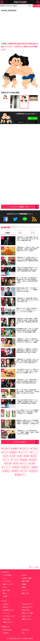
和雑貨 (24, 584)
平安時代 (35, 448)
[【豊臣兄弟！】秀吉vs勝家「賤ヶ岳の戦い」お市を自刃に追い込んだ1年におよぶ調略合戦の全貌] (8, 241)
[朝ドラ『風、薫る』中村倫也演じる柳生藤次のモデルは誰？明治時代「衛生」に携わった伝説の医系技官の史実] (8, 281)
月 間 (33, 232)
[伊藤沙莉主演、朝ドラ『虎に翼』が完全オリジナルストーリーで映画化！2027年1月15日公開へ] (8, 292)
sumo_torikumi (8, 10)
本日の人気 (6, 619)
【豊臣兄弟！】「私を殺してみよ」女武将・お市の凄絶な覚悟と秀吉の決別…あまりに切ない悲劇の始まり (27, 360)
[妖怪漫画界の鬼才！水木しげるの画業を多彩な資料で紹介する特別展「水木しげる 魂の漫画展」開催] (8, 332)
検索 (38, 2)
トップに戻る (35, 567)
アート (5, 578)
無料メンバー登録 (27, 613)
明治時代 (33, 460)
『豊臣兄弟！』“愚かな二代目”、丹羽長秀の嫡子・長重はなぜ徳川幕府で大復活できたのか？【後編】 (27, 248)
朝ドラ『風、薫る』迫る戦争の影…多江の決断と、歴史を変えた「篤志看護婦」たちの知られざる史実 (27, 391)
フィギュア (7, 467)
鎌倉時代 (7, 471)
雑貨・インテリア (8, 584)
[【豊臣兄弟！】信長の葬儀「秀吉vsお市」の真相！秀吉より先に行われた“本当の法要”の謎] (8, 302)
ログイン (30, 5)
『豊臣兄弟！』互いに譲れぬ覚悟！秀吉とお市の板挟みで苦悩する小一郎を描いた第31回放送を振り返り (27, 381)
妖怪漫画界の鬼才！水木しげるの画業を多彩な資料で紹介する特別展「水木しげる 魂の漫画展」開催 (27, 330)
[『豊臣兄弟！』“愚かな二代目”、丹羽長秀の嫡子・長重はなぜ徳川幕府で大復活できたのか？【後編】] (8, 251)
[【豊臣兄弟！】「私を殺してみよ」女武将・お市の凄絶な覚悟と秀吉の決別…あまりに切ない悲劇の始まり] (8, 363)
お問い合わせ (26, 610)
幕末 (20, 456)
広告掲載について (8, 610)
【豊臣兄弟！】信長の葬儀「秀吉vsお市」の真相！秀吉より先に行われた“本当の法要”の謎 (27, 299)
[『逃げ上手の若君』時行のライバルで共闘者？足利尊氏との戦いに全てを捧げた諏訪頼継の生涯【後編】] (8, 404)
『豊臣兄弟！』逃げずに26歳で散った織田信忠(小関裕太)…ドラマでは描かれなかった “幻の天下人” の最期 (27, 340)
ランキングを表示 (19, 442)
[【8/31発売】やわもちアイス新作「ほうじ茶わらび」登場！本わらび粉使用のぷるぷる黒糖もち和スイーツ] (8, 373)
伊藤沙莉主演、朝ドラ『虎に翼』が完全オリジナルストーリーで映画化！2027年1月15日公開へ (27, 289)
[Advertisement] (15, 26)
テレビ (7, 460)
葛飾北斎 (34, 471)
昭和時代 (16, 471)
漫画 (27, 456)
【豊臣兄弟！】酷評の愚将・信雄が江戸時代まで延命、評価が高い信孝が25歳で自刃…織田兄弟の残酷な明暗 (27, 321)
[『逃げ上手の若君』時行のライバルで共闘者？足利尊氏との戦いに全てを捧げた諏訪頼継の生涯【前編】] (8, 271)
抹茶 (16, 463)
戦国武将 (14, 452)
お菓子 (14, 456)
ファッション (7, 581)
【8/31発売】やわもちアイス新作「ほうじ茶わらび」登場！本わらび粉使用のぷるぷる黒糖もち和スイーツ (27, 371)
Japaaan (20, 2)
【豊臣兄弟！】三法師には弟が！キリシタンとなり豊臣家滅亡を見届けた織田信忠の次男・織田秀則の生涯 (27, 259)
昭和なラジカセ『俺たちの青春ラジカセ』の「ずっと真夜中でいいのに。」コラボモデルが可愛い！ (27, 310)
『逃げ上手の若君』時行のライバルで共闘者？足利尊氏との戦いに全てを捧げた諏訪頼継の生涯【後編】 (27, 401)
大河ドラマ (25, 448)
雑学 (6, 456)
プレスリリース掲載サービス (19, 207)
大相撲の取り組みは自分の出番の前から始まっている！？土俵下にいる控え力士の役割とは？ (19, 46)
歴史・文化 (25, 593)
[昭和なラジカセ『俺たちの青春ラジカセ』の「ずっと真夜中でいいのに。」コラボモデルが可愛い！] (8, 312)
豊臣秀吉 (16, 467)
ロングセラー (25, 452)
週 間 (20, 232)
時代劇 (34, 456)
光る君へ (25, 471)
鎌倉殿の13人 (21, 475)
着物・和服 (25, 581)
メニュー (2, 2)
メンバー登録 (36, 5)
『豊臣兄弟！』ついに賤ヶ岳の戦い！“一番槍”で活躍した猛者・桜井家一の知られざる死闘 (27, 432)
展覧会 (36, 467)
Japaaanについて (27, 607)
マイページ (6, 613)
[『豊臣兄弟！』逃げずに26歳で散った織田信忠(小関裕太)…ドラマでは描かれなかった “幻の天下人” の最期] (8, 343)
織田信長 (24, 460)
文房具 (33, 463)
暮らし (5, 593)
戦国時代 (15, 448)
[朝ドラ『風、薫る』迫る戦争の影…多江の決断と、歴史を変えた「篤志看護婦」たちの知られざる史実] (8, 393)
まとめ (24, 575)
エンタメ (24, 590)
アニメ (6, 452)
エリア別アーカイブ (9, 616)
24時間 (7, 232)
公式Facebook (5, 219)
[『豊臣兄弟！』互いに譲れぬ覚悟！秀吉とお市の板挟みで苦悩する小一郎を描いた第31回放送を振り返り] (8, 383)
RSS (34, 219)
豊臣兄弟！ (26, 467)
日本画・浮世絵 (26, 578)
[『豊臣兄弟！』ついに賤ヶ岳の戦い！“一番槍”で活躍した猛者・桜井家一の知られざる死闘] (8, 434)
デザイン (24, 463)
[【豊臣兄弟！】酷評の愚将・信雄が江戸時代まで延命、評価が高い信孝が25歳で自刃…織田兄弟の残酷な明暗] (8, 322)
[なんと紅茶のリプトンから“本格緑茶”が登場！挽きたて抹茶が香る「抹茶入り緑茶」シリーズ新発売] (8, 414)
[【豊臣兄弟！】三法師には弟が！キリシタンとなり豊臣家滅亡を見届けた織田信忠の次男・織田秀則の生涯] (8, 261)
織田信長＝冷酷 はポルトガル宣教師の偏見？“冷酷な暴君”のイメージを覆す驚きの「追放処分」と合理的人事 (27, 422)
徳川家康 (9, 463)
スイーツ (35, 452)
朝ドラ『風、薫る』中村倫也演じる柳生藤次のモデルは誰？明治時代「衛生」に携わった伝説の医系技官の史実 (27, 280)
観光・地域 (6, 590)
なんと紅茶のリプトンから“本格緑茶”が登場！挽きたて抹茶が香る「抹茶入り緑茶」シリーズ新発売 (27, 411)
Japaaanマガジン (27, 604)
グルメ (5, 587)
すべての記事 (7, 575)
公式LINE (24, 219)
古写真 (5, 596)
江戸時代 (6, 448)
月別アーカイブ (26, 616)
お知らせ (5, 607)
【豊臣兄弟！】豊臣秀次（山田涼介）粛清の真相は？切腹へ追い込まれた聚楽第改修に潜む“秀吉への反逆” (27, 350)
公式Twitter (15, 219)
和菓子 (24, 587)
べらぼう (15, 460)
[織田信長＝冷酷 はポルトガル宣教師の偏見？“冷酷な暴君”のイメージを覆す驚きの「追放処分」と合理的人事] (8, 424)
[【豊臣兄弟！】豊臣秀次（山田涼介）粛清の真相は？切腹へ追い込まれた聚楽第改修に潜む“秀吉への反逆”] (8, 353)
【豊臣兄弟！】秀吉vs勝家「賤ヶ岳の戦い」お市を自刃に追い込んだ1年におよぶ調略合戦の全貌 (27, 238)
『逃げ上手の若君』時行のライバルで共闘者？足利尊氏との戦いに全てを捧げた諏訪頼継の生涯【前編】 (27, 269)
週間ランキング (26, 619)
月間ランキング (7, 622)
